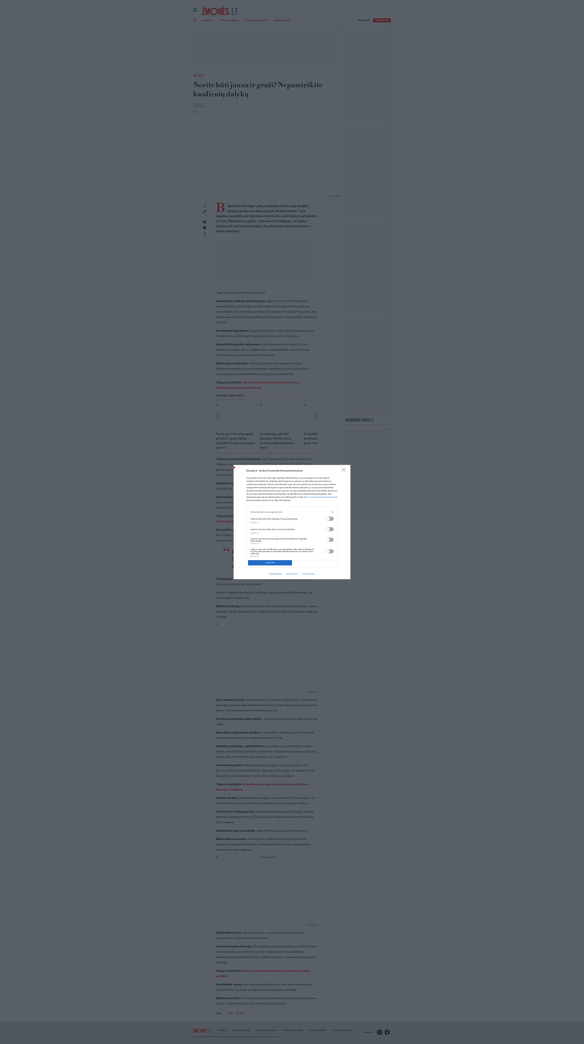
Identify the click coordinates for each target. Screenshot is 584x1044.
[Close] (345, 471)
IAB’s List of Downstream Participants (321, 497)
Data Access (291, 573)
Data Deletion (275, 573)
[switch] (330, 519)
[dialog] (292, 522)
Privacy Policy (308, 573)
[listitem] (292, 512)
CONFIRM (270, 562)
